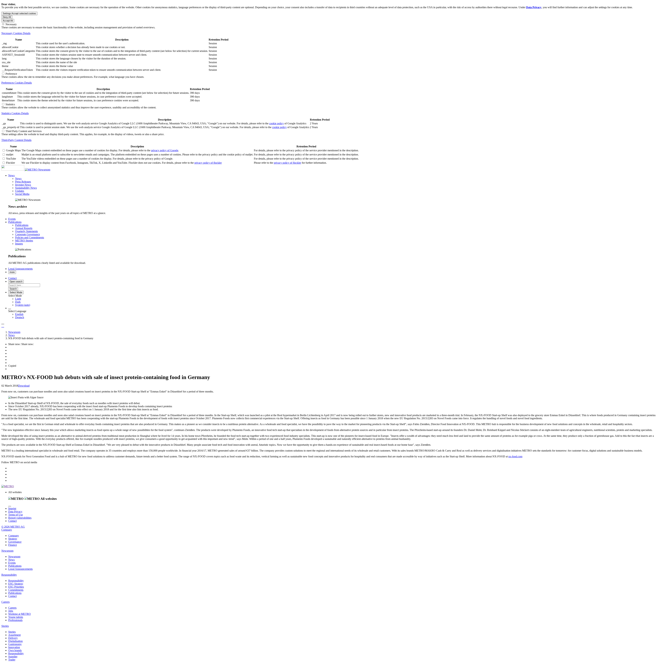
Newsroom (44, 169)
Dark (18, 301)
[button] (11, 175)
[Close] (9, 506)
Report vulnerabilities (19, 517)
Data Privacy (15, 511)
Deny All (7, 17)
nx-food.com (515, 456)
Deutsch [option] (19, 317)
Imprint (12, 508)
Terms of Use (15, 514)
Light (18, 298)
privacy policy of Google (164, 150)
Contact (12, 520)
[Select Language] (9, 309)
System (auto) (22, 304)
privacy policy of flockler (208, 162)
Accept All (8, 20)
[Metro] (19, 169)
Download (24, 385)
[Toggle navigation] (2, 324)
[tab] (330, 33)
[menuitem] (337, 298)
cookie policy (276, 123)
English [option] (19, 314)
